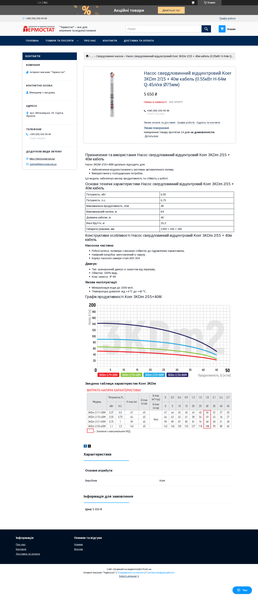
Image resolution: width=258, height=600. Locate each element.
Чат (245, 590)
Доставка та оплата (139, 40)
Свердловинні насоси (109, 56)
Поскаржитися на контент (130, 572)
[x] (89, 446)
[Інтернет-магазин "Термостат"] (38, 30)
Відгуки (78, 549)
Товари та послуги (59, 40)
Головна (32, 40)
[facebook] (85, 446)
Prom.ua (146, 569)
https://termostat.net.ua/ (42, 158)
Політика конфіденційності (160, 572)
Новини (78, 544)
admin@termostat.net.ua (43, 164)
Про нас (90, 40)
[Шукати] (206, 28)
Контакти (110, 40)
